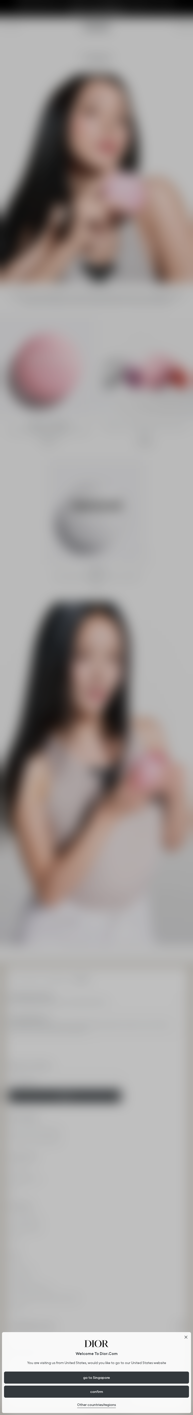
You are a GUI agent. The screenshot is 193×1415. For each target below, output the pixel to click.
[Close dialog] (186, 1337)
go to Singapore (96, 1378)
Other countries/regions (96, 1405)
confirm (96, 1392)
